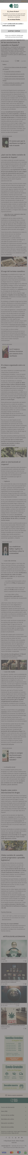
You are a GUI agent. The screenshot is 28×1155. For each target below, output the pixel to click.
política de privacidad (8, 25)
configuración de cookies (15, 23)
